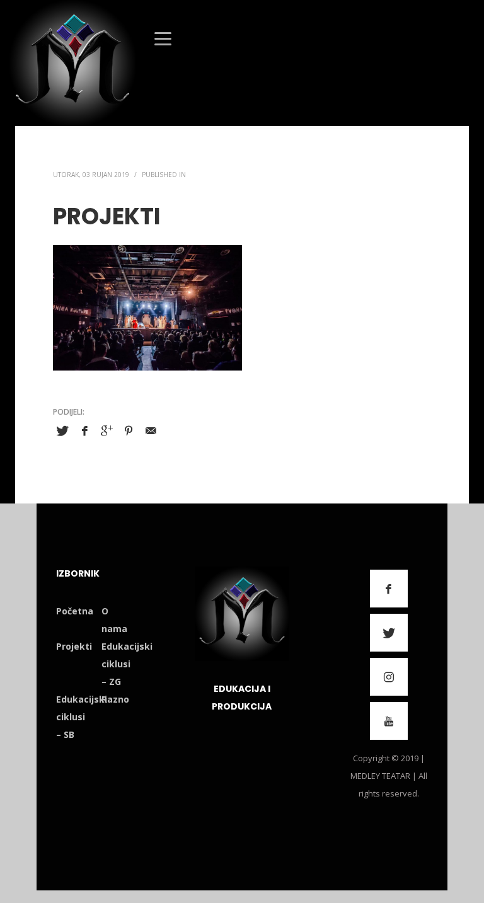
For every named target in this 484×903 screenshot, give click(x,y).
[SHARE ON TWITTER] (62, 431)
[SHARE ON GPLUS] (106, 430)
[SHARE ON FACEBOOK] (84, 430)
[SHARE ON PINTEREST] (128, 430)
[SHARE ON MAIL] (150, 430)
